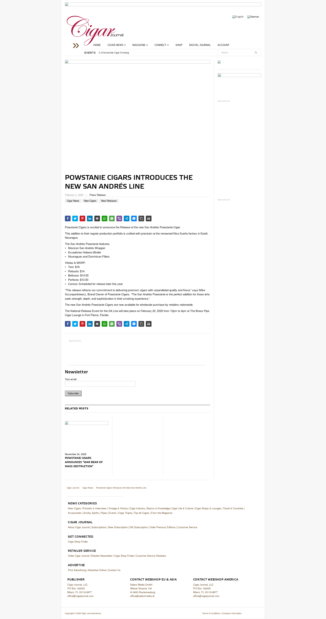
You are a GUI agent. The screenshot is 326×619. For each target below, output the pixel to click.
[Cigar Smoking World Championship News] (239, 84)
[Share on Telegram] (126, 218)
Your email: (71, 379)
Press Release (98, 195)
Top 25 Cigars (141, 513)
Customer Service (187, 527)
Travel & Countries (233, 508)
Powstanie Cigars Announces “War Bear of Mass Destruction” (84, 462)
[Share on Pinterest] (82, 218)
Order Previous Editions (163, 527)
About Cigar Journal (79, 527)
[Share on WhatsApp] (104, 218)
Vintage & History (118, 508)
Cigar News (115, 45)
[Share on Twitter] (75, 218)
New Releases (109, 200)
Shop (178, 45)
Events (112, 513)
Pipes (104, 513)
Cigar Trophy (125, 513)
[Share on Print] (148, 218)
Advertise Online (97, 570)
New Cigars (90, 200)
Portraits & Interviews (95, 508)
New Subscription (118, 527)
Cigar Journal (95, 31)
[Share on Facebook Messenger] (134, 218)
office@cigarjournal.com (80, 596)
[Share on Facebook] (68, 218)
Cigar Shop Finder (78, 541)
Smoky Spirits (91, 513)
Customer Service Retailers (151, 555)
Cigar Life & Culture (182, 508)
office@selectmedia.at (142, 596)
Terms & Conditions (211, 613)
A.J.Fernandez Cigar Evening (114, 53)
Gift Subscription (138, 527)
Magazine (138, 45)
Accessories (75, 513)
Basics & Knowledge (158, 508)
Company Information (231, 613)
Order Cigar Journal (78, 555)
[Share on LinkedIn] (90, 218)
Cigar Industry (137, 508)
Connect (160, 45)
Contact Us (114, 570)
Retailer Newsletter (101, 555)
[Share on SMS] (112, 218)
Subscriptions (98, 527)
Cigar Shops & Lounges (208, 508)
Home (97, 45)
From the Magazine (161, 513)
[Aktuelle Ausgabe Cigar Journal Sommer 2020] (219, 61)
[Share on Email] (97, 218)
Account (223, 45)
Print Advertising (77, 570)
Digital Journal (200, 45)
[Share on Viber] (119, 218)
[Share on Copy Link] (141, 218)
